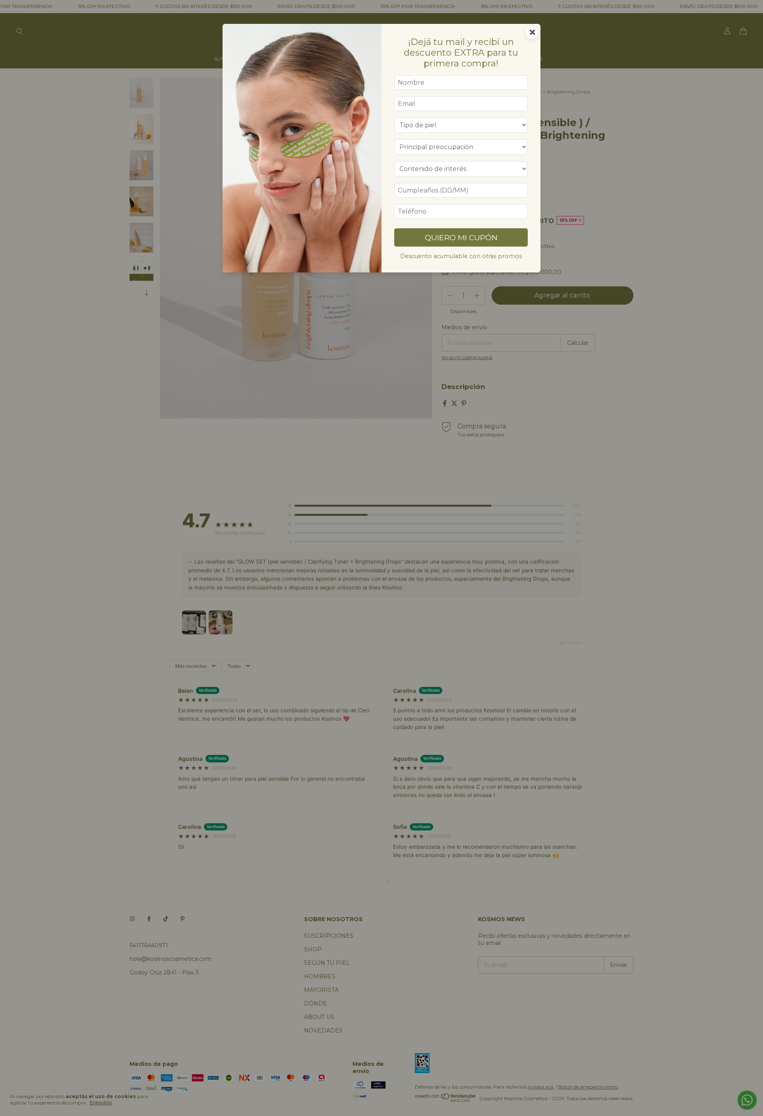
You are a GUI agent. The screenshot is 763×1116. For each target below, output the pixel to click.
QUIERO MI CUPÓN (461, 237)
